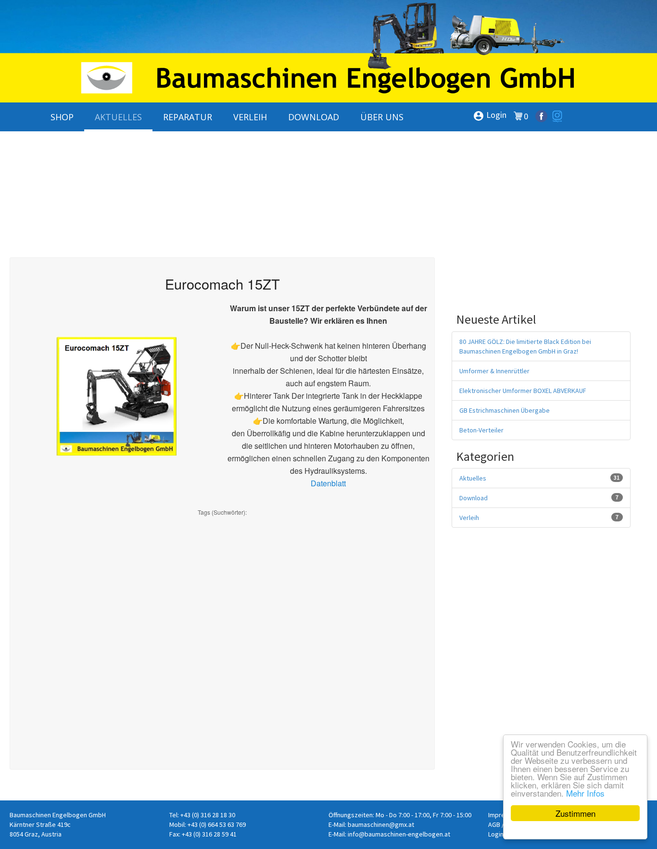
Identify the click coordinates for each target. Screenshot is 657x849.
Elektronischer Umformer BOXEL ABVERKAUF (522, 390)
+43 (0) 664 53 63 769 (217, 824)
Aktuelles (472, 478)
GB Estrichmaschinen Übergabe (504, 410)
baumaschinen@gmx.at (381, 824)
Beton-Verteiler (481, 430)
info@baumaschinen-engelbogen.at (399, 834)
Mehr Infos (585, 793)
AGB (494, 824)
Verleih (469, 517)
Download (473, 498)
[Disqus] (222, 637)
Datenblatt (328, 483)
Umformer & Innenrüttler (494, 371)
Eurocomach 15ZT (222, 283)
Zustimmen (575, 813)
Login (489, 115)
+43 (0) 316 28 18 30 (207, 815)
